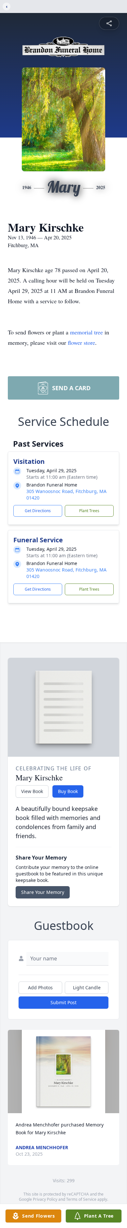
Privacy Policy (45, 1199)
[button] (64, 1071)
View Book (32, 791)
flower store (81, 342)
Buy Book (68, 791)
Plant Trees (89, 510)
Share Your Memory (42, 892)
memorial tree (86, 332)
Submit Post (63, 1002)
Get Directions (38, 510)
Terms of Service (81, 1199)
